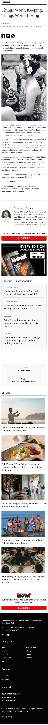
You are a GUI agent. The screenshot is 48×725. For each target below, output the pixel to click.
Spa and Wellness (11, 302)
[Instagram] (2, 635)
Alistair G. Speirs (33, 26)
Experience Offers (11, 287)
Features (7, 334)
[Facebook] (7, 635)
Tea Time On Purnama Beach (24, 381)
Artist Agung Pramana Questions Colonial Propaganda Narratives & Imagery (21, 323)
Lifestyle (29, 651)
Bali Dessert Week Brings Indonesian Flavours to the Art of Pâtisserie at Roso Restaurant (21, 467)
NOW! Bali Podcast (10, 694)
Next (24, 379)
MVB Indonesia (8, 701)
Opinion (5, 22)
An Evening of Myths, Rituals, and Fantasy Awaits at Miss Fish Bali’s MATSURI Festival (23, 579)
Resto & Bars (31, 647)
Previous (24, 368)
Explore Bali (6, 658)
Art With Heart (24, 370)
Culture (4, 661)
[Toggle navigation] (45, 2)
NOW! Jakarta (8, 697)
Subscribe (5, 679)
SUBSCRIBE (24, 608)
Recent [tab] (8, 281)
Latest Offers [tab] (24, 281)
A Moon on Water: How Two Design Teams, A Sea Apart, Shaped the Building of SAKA (22, 340)
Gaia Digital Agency (20, 711)
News (3, 647)
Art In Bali (7, 316)
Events (4, 651)
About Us (5, 676)
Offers (28, 654)
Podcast (29, 658)
